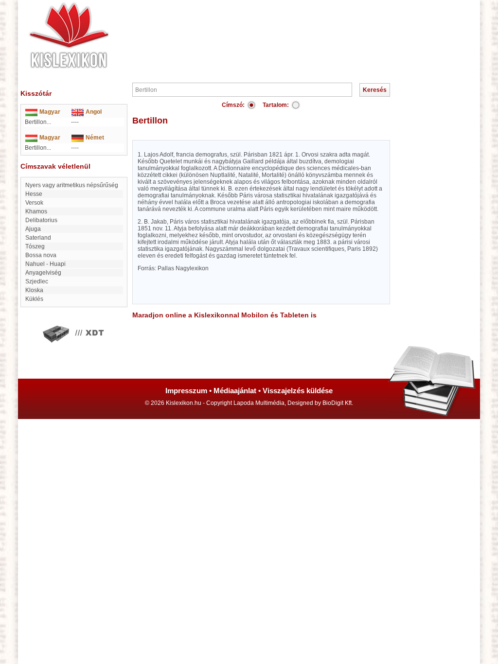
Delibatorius (41, 220)
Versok (34, 202)
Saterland (38, 237)
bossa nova (40, 255)
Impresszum (186, 390)
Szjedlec (36, 281)
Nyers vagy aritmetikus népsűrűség (71, 185)
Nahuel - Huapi (45, 264)
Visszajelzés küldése (298, 390)
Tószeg (35, 246)
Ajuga (33, 229)
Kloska (34, 290)
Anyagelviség (43, 272)
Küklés (34, 299)
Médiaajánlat (234, 390)
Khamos (36, 211)
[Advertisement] (278, 29)
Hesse (33, 194)
